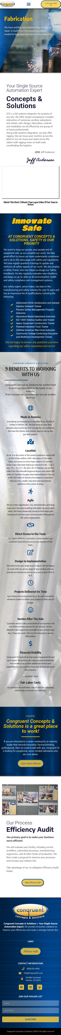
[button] (28, 4)
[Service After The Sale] (30, 610)
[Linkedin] (30, 987)
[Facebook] (21, 987)
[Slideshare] (39, 987)
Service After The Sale (30, 619)
